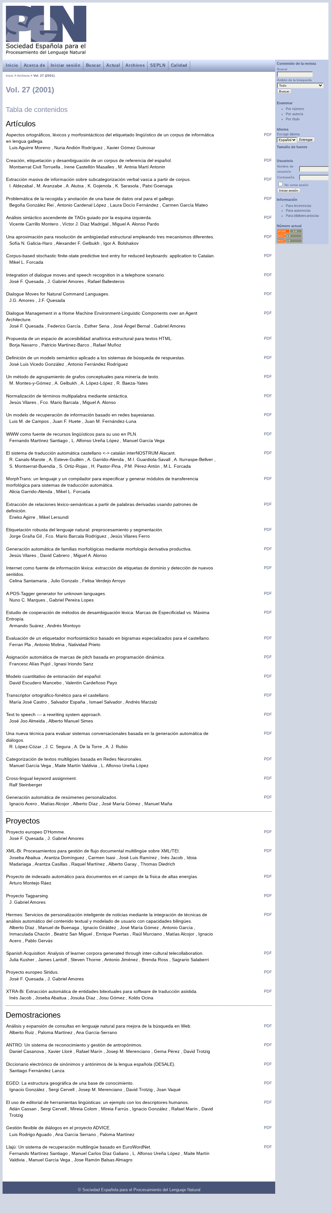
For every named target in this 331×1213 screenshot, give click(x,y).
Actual (113, 65)
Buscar (93, 65)
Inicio (12, 65)
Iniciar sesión (66, 65)
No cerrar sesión (296, 185)
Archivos (135, 65)
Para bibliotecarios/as (302, 216)
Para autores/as (298, 210)
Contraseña (285, 177)
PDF (268, 134)
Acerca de (34, 65)
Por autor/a (294, 114)
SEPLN (157, 65)
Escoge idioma (288, 134)
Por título (293, 119)
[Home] (46, 51)
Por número (295, 109)
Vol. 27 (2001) (44, 75)
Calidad (179, 65)
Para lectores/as (298, 206)
